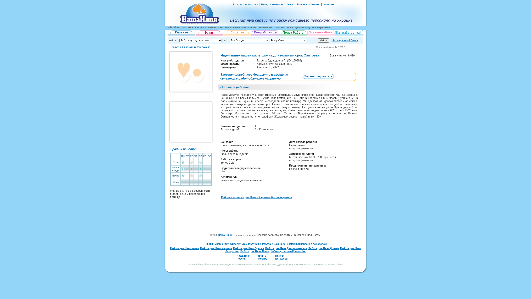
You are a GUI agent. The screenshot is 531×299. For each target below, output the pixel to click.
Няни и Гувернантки (217, 244)
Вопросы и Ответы (308, 4)
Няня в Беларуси (281, 257)
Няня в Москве (262, 257)
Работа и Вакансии (273, 244)
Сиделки (235, 244)
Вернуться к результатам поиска (190, 47)
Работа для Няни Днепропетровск (286, 248)
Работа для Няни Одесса (248, 248)
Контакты (329, 4)
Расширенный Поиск (345, 40)
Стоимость (277, 4)
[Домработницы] (265, 35)
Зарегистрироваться (245, 4)
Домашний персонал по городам (307, 244)
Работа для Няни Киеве (184, 248)
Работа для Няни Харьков (216, 248)
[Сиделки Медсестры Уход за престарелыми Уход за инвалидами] (237, 35)
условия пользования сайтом (275, 235)
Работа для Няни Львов (254, 251)
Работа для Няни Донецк (323, 248)
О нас (290, 4)
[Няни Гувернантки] (209, 35)
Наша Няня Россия (243, 257)
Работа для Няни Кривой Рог (288, 251)
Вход (264, 4)
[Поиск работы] (293, 35)
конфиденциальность (307, 235)
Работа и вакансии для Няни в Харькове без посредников (256, 197)
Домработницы (251, 244)
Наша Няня (225, 235)
